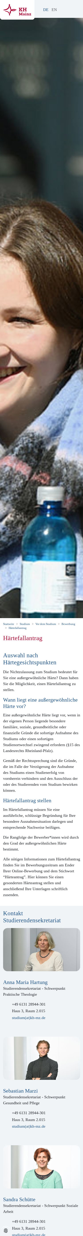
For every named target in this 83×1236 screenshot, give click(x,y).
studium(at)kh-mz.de (28, 1017)
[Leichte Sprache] (61, 9)
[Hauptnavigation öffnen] (76, 8)
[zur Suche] (66, 9)
